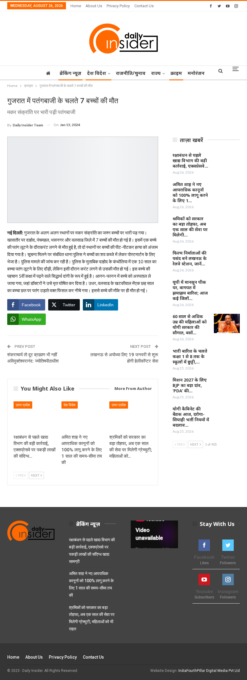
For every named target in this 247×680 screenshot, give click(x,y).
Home (75, 6)
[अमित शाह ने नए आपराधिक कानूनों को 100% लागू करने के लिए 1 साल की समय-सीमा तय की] (82, 416)
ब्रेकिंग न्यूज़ (70, 73)
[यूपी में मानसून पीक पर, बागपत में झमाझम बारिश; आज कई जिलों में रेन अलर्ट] (227, 289)
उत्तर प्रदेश (23, 405)
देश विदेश (96, 73)
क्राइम (176, 73)
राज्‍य (156, 73)
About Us (94, 6)
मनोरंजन (196, 73)
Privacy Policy (118, 6)
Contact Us (144, 6)
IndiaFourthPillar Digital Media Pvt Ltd (209, 671)
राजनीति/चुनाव (130, 73)
